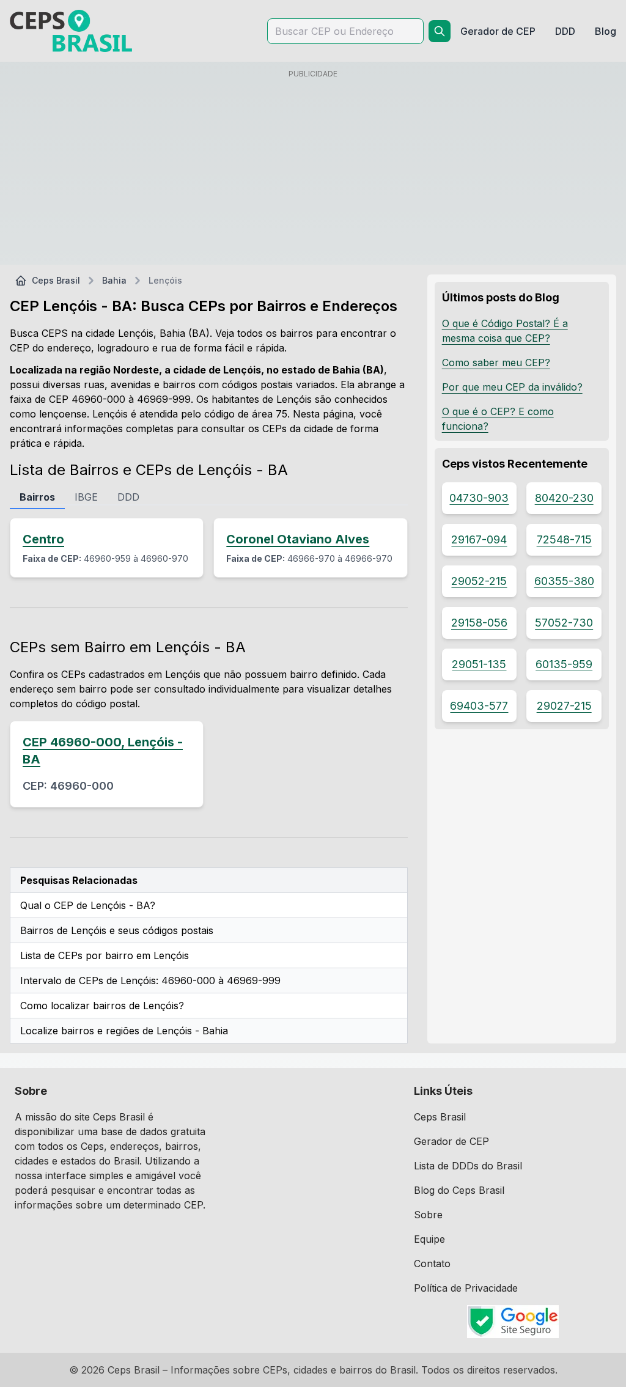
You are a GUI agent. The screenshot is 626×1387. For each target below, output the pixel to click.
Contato (432, 1263)
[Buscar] (440, 31)
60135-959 (564, 664)
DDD (128, 497)
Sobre (428, 1215)
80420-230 (564, 497)
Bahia (114, 280)
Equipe (429, 1239)
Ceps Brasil (56, 280)
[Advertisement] (313, 169)
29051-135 (479, 664)
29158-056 (479, 622)
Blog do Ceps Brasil (459, 1190)
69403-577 (479, 705)
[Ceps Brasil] (71, 31)
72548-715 (564, 539)
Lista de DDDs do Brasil (468, 1166)
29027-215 (564, 705)
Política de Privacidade (466, 1288)
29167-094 (479, 539)
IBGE (86, 497)
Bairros (37, 497)
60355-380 (564, 581)
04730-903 (479, 497)
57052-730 (564, 622)
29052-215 (479, 581)
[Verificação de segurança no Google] (512, 1321)
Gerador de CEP (451, 1141)
